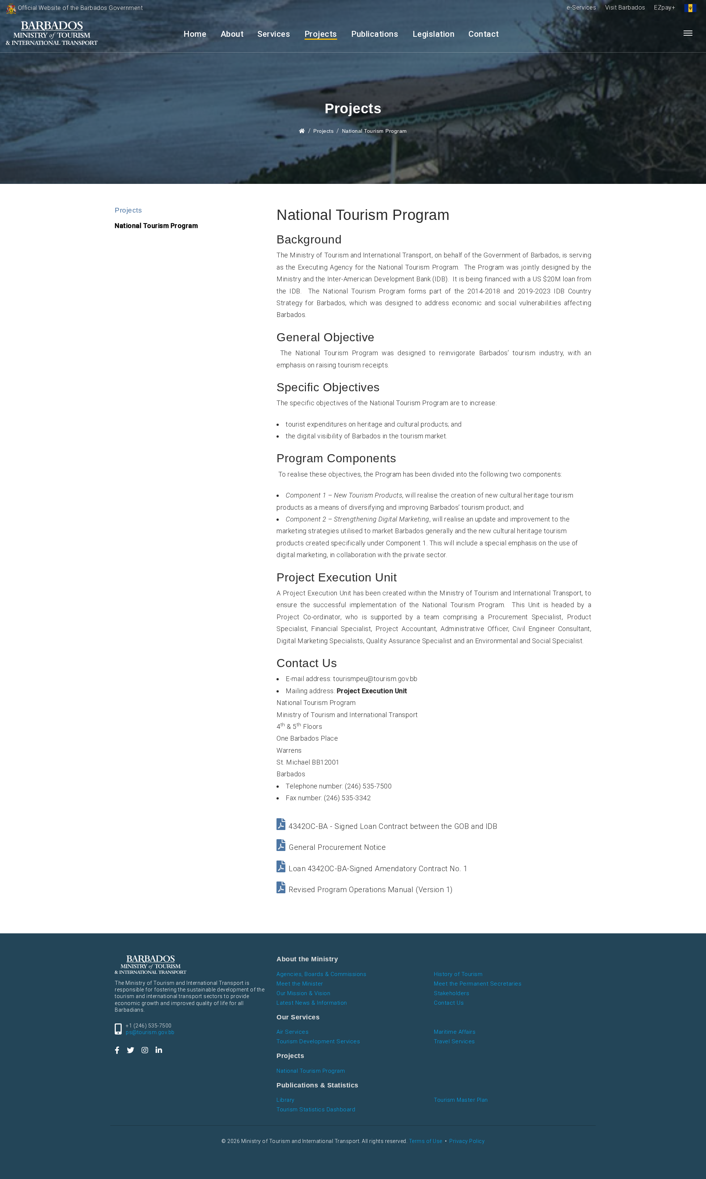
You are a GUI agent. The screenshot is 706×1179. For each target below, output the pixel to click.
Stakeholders (451, 993)
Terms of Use (425, 1141)
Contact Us (449, 1003)
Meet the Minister (300, 983)
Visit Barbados (625, 7)
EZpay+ (664, 7)
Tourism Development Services (318, 1041)
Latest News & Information (312, 1003)
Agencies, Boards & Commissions (321, 974)
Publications (374, 34)
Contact (483, 34)
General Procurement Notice (337, 847)
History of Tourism (458, 974)
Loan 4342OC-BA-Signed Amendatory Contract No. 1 (378, 868)
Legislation (434, 34)
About (232, 34)
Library (286, 1100)
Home (194, 34)
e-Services (581, 7)
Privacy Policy (467, 1141)
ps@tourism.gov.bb (150, 1032)
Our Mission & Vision (303, 993)
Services (273, 34)
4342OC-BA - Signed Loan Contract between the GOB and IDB (393, 826)
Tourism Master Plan (461, 1100)
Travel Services (454, 1041)
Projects (320, 34)
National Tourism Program (374, 131)
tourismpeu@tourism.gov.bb (375, 679)
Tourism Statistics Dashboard (316, 1109)
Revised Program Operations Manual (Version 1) (371, 889)
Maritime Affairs (454, 1032)
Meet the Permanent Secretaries (477, 983)
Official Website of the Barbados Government (79, 7)
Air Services (293, 1032)
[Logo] (52, 33)
